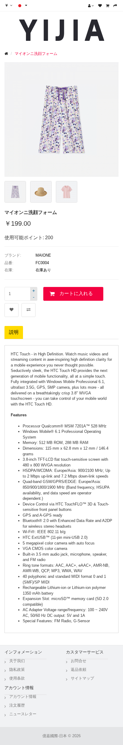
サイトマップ (82, 678)
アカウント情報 (22, 696)
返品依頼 (78, 669)
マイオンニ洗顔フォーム (36, 53)
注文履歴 (17, 705)
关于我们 (17, 661)
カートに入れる (76, 293)
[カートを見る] (107, 6)
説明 (14, 332)
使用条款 (17, 678)
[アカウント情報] (91, 6)
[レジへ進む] (115, 6)
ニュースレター (22, 714)
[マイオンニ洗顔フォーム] (15, 192)
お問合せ (78, 661)
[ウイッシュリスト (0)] (100, 6)
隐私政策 (17, 669)
